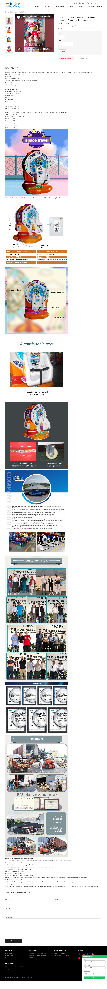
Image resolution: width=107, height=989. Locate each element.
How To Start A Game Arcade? (62, 955)
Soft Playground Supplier (8, 968)
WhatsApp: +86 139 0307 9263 (37, 953)
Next (9, 55)
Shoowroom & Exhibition (12, 958)
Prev (9, 15)
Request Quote (92, 3)
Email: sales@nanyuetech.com (37, 955)
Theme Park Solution (59, 953)
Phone (7, 908)
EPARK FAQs (33, 958)
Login (75, 3)
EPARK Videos (19, 966)
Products (47, 6)
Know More (60, 6)
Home (37, 6)
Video (71, 6)
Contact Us (83, 58)
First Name (8, 899)
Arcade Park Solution (95, 6)
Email (57, 899)
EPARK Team (9, 955)
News (81, 6)
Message (8, 917)
